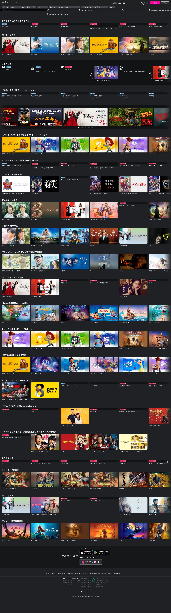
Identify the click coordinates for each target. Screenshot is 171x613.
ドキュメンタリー (87, 7)
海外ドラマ (53, 7)
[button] (48, 10)
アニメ (22, 7)
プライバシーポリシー (81, 573)
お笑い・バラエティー (65, 7)
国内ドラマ (14, 7)
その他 (112, 7)
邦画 (39, 7)
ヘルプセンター (51, 573)
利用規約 (70, 573)
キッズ (77, 7)
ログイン (164, 3)
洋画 (34, 7)
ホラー (105, 7)
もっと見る (28, 90)
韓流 (28, 7)
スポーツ (97, 7)
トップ (6, 7)
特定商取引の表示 (95, 573)
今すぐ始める (155, 3)
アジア (45, 7)
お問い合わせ (61, 573)
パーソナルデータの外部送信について (113, 573)
